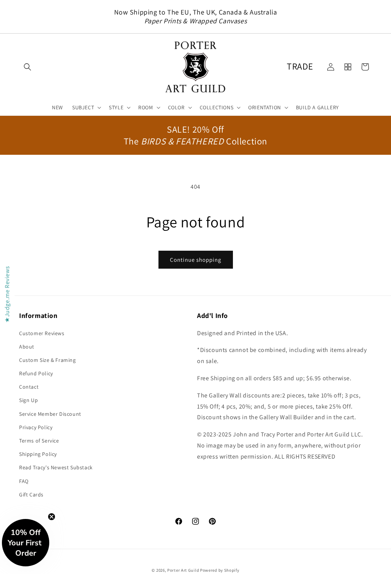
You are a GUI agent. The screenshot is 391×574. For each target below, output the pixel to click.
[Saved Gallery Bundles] (347, 66)
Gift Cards (31, 494)
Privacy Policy (35, 427)
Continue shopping (195, 259)
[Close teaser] (51, 516)
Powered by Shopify (219, 570)
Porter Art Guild (183, 570)
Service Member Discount (50, 413)
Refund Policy (36, 373)
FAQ (24, 481)
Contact (29, 386)
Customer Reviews (42, 333)
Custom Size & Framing (47, 360)
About (26, 346)
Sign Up (28, 400)
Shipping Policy (38, 454)
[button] (27, 66)
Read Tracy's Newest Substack (56, 467)
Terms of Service (39, 440)
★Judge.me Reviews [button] (7, 294)
